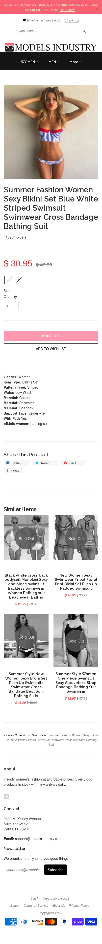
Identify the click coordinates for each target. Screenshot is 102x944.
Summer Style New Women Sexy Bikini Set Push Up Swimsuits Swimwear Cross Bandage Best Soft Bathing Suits (26, 685)
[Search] (84, 30)
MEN (53, 62)
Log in (35, 898)
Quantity (10, 296)
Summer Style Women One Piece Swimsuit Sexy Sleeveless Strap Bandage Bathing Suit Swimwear (76, 682)
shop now (67, 9)
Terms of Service (36, 905)
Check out (72, 20)
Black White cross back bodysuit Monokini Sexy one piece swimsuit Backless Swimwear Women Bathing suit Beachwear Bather (26, 586)
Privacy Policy (79, 905)
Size (7, 290)
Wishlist (32, 20)
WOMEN (28, 62)
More (74, 62)
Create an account (56, 898)
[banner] (51, 47)
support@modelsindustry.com (38, 838)
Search (15, 905)
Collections (22, 735)
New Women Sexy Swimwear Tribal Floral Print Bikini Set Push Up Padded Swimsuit (76, 581)
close (97, 9)
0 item (51, 20)
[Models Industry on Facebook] (6, 796)
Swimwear (39, 735)
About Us (58, 905)
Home (8, 735)
